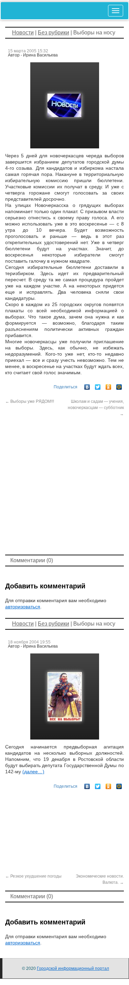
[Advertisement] (64, 484)
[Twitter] (97, 385)
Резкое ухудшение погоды (33, 876)
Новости (23, 32)
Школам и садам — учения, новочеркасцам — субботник (96, 407)
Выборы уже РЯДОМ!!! (29, 401)
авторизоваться (22, 606)
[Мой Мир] (119, 385)
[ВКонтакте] (87, 385)
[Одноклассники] (108, 385)
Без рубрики (53, 32)
